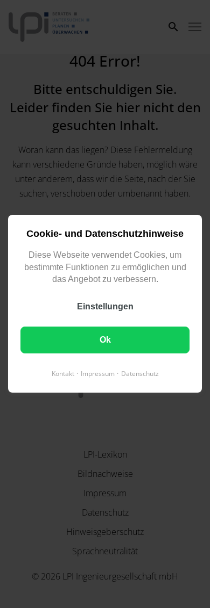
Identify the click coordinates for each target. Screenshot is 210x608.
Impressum (98, 374)
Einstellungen (105, 307)
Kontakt (63, 374)
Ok (105, 340)
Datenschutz (140, 374)
